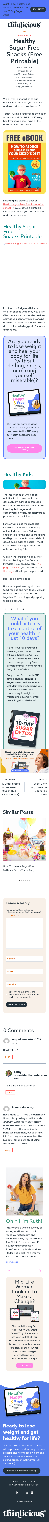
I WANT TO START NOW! (19, 771)
